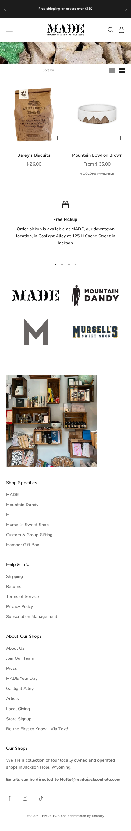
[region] (65, 227)
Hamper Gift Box (22, 545)
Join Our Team (20, 658)
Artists (12, 698)
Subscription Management (31, 617)
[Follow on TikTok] (41, 798)
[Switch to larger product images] (112, 70)
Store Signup (18, 719)
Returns (13, 586)
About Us (15, 648)
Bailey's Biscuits (33, 155)
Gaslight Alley (20, 688)
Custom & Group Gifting (29, 535)
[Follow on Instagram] (25, 798)
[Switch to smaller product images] (122, 70)
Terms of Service (22, 596)
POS (56, 816)
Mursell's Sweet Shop (27, 525)
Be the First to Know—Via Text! (37, 729)
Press (11, 668)
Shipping (14, 576)
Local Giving (18, 709)
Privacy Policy (19, 606)
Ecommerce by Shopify (86, 816)
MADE (12, 495)
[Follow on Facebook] (9, 798)
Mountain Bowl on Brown (97, 155)
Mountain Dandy (22, 505)
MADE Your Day (21, 678)
